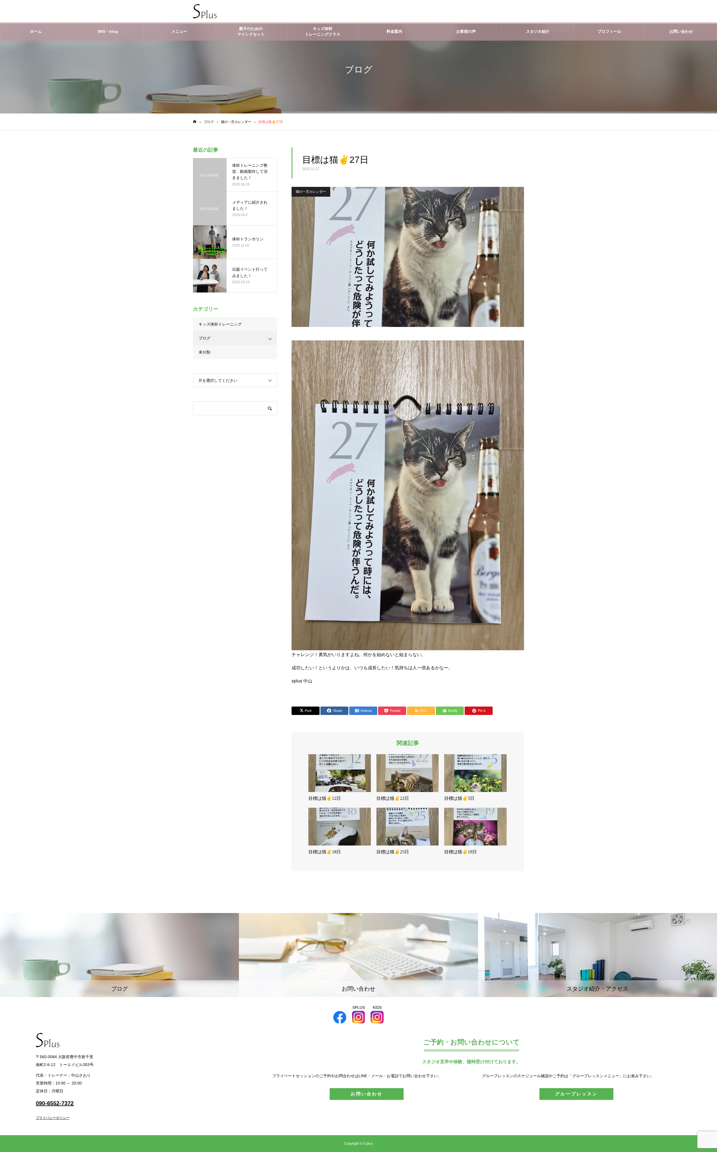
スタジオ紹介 (538, 31)
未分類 (204, 352)
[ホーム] (194, 122)
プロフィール (609, 31)
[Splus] (205, 11)
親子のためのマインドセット (251, 31)
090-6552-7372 (55, 1103)
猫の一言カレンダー (311, 192)
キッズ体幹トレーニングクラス (322, 31)
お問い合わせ (681, 31)
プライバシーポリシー (52, 1118)
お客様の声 (466, 31)
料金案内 (394, 31)
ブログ (204, 338)
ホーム (36, 31)
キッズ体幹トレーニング (220, 324)
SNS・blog (107, 31)
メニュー (179, 31)
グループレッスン (576, 1093)
